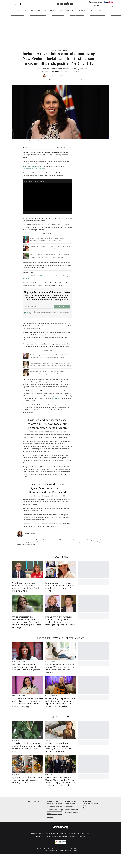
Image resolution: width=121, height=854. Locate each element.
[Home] (18, 10)
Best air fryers (69, 806)
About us (34, 833)
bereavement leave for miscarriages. (35, 169)
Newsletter (68, 147)
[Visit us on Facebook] (105, 2)
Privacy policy (85, 833)
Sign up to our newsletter (90, 808)
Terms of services (44, 311)
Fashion (23, 10)
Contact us (60, 833)
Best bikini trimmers (71, 803)
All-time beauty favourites (54, 803)
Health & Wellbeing (50, 10)
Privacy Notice (27, 312)
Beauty (31, 10)
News (76, 76)
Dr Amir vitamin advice (58, 15)
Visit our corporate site (82, 848)
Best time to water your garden (38, 15)
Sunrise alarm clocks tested (55, 806)
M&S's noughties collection (77, 15)
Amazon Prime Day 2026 (17, 15)
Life (61, 10)
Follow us (60, 147)
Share (26, 147)
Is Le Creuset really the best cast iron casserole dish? (55, 810)
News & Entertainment (62, 50)
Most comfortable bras (71, 812)
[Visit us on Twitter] (107, 2)
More (99, 10)
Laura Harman (53, 76)
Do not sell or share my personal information (69, 836)
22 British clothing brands (54, 814)
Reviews (91, 10)
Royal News (69, 10)
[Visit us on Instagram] (109, 2)
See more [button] (47, 431)
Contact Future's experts (46, 833)
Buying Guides (81, 10)
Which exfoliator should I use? (97, 15)
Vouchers (50, 817)
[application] (47, 197)
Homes (39, 10)
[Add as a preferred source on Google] (60, 842)
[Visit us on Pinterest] (112, 2)
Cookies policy (41, 836)
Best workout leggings (71, 809)
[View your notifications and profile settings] (20, 4)
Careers (50, 836)
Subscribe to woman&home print (91, 804)
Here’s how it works (80, 80)
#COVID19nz (56, 398)
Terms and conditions (72, 833)
